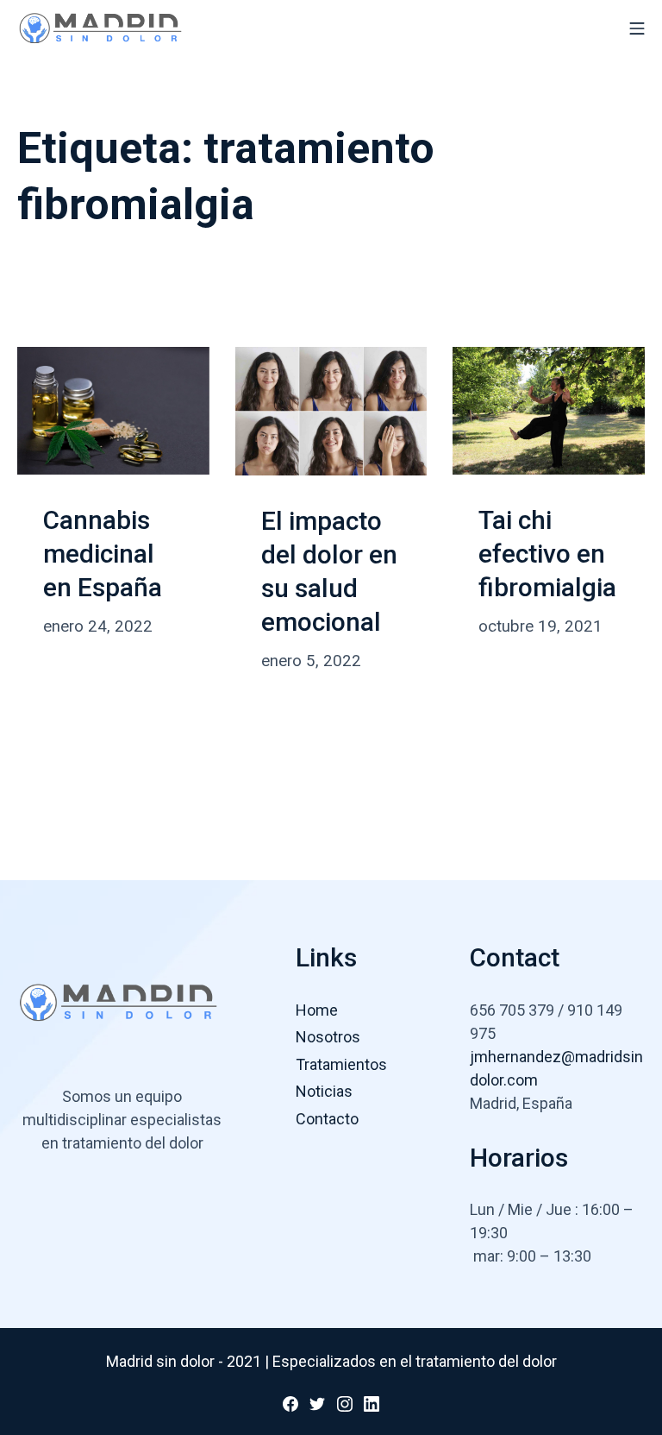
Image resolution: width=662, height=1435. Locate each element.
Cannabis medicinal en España (102, 553)
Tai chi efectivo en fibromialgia (547, 553)
